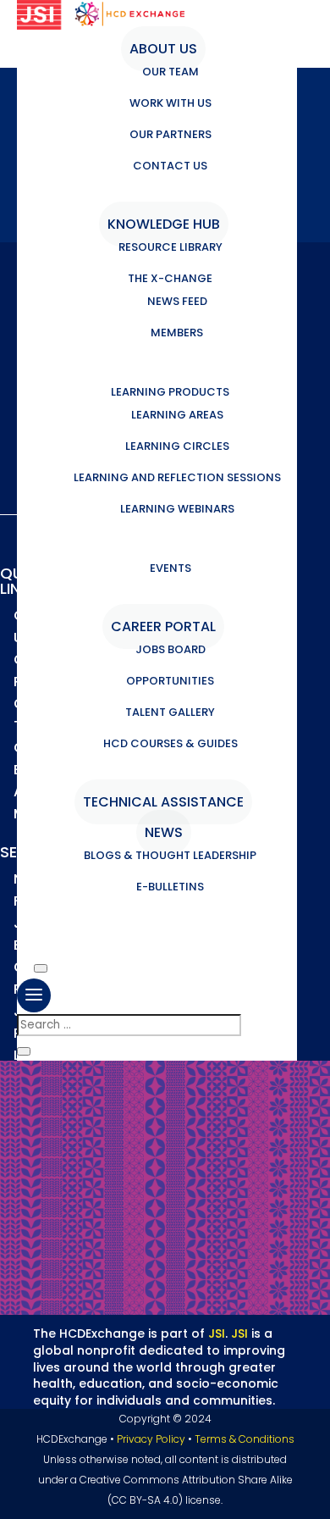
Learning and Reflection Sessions (177, 477)
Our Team (170, 72)
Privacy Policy (151, 1439)
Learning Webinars (177, 509)
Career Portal (163, 626)
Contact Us (170, 166)
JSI (216, 1333)
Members (177, 332)
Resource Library (170, 247)
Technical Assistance (163, 802)
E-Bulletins (170, 887)
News (164, 832)
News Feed (177, 301)
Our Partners (170, 134)
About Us (163, 48)
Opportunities (170, 681)
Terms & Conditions (244, 1439)
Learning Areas (177, 415)
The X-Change (170, 278)
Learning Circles (177, 446)
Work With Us (170, 103)
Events (170, 568)
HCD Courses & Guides (170, 743)
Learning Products (170, 392)
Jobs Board (170, 649)
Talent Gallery (170, 712)
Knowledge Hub (163, 224)
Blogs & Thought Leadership (170, 855)
